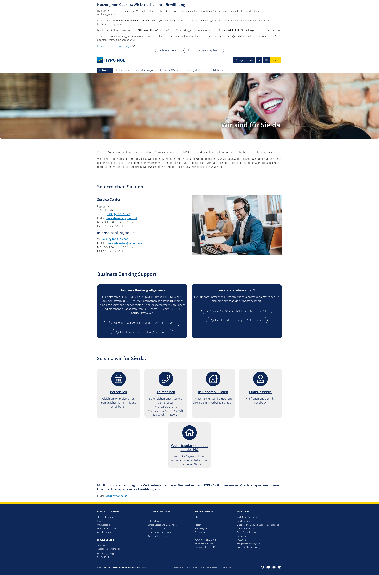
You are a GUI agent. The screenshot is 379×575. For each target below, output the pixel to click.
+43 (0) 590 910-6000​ (115, 239)
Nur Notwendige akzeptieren (203, 50)
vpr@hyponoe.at (116, 496)
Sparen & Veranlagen (145, 70)
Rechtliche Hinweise (208, 567)
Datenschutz (191, 567)
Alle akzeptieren (168, 50)
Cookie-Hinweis (226, 567)
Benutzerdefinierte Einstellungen (114, 46)
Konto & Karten (122, 70)
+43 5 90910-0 (104, 545)
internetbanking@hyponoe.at (124, 243)
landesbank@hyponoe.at (121, 218)
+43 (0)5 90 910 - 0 (118, 214)
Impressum (178, 567)
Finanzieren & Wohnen (170, 70)
